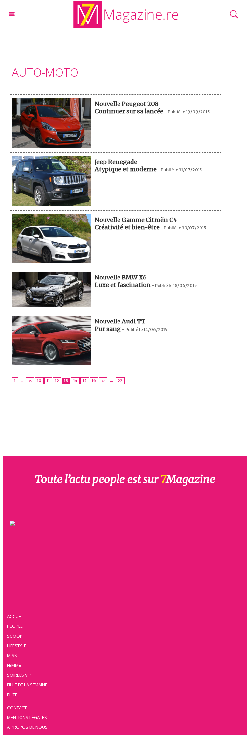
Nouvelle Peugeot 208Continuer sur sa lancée (129, 107)
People (15, 626)
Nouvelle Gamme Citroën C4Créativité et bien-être (136, 223)
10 (39, 380)
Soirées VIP (19, 675)
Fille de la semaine (27, 685)
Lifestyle (16, 646)
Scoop (14, 636)
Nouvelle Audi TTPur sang (120, 325)
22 (120, 380)
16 (94, 380)
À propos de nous (27, 727)
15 (85, 380)
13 (66, 380)
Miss (12, 655)
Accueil (15, 616)
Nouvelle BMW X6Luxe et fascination (123, 281)
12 (57, 380)
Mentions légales (27, 717)
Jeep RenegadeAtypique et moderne (126, 165)
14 (75, 380)
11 (48, 380)
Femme (14, 665)
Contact (17, 707)
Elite (12, 694)
